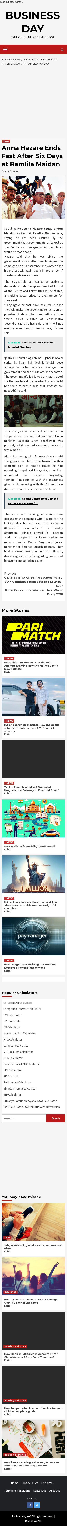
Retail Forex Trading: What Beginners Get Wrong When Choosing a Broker (31, 1464)
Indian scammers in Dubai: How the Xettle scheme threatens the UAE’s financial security (31, 728)
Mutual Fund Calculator (18, 1052)
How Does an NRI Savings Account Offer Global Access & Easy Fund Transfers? (31, 1355)
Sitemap (32, 1498)
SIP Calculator (12, 1095)
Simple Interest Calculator (19, 1088)
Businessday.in (33, 1520)
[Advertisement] (33, 101)
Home (14, 1483)
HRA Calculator (12, 1039)
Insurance (10, 1292)
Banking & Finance (15, 1346)
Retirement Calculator (17, 1082)
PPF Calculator (12, 1070)
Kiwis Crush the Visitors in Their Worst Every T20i (34, 590)
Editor (8, 672)
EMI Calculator (12, 1015)
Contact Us (39, 1490)
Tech (7, 1237)
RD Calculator (11, 1076)
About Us (54, 1490)
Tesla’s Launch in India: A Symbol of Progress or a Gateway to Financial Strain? (32, 789)
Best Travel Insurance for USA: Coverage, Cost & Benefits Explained (31, 1301)
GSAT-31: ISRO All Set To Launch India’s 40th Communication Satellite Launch (33, 577)
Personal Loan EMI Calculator (21, 1064)
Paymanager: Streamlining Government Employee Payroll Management (30, 966)
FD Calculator (11, 1027)
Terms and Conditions (17, 1490)
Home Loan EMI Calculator (19, 1033)
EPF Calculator (12, 1021)
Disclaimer (47, 1483)
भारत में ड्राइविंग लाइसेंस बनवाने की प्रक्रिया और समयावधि (29, 846)
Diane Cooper (10, 171)
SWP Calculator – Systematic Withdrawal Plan (31, 1107)
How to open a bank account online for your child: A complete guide (33, 1410)
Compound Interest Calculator (22, 1009)
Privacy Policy (29, 1483)
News (6, 141)
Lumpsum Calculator (16, 1045)
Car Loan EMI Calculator (17, 1003)
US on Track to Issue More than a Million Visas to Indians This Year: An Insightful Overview (30, 905)
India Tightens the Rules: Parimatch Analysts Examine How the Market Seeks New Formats (31, 665)
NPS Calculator (12, 1058)
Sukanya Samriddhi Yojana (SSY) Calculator (30, 1101)
